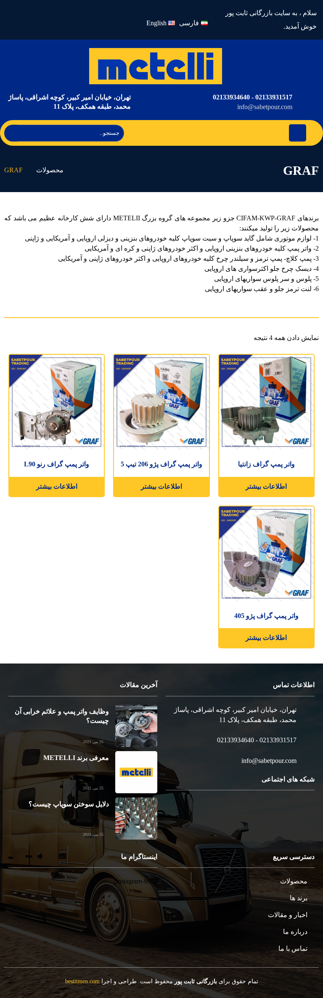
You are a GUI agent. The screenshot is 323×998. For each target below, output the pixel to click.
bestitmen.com (82, 981)
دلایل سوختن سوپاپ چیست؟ (69, 804)
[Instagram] (84, 20)
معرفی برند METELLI (76, 757)
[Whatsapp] (64, 20)
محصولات (50, 170)
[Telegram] (277, 811)
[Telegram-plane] (44, 20)
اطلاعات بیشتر (266, 486)
